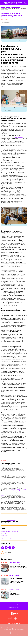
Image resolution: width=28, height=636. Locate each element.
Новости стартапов (14, 562)
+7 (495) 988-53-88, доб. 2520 (14, 606)
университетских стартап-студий (18, 489)
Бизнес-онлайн (11, 520)
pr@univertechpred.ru (14, 607)
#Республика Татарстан (12, 531)
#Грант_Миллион (5, 533)
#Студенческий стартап (17, 533)
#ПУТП (2, 535)
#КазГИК (3, 531)
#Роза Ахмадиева (9, 535)
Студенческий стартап (18, 490)
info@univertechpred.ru (14, 623)
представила (18, 137)
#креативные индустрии (7, 538)
